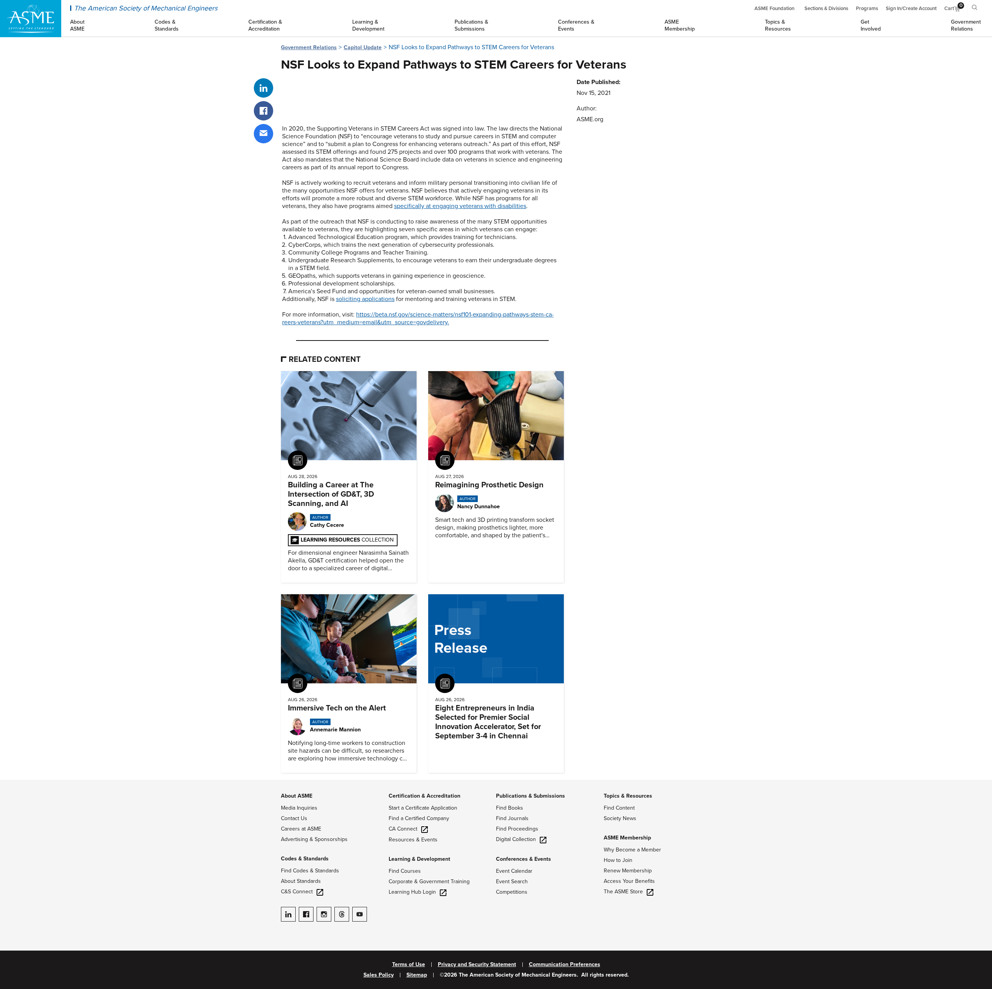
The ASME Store (623, 891)
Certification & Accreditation (424, 796)
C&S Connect (297, 891)
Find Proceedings (517, 829)
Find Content (619, 808)
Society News (620, 818)
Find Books (509, 808)
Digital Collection (516, 839)
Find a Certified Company (419, 818)
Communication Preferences (564, 964)
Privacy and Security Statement (477, 964)
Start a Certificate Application (423, 808)
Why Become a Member (632, 849)
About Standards (301, 881)
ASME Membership (627, 837)
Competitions (511, 892)
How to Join (618, 860)
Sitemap (416, 975)
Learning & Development (419, 859)
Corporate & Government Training (429, 881)
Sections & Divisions (826, 8)
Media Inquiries (299, 808)
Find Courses (405, 871)
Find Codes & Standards (310, 870)
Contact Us (294, 818)
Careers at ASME (301, 829)
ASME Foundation (774, 8)
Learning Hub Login (412, 892)
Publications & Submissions (530, 796)
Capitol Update (363, 47)
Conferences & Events (523, 859)
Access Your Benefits (629, 881)
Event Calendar (514, 871)
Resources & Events (413, 839)
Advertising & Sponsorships (314, 839)
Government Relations (309, 47)
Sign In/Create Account (911, 8)
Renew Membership (628, 870)
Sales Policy (378, 975)
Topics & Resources (628, 796)
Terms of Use (408, 964)
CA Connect (403, 829)
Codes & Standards (305, 858)
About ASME (296, 796)
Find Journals (512, 818)
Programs (867, 8)
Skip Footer (15, 784)
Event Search (512, 881)
